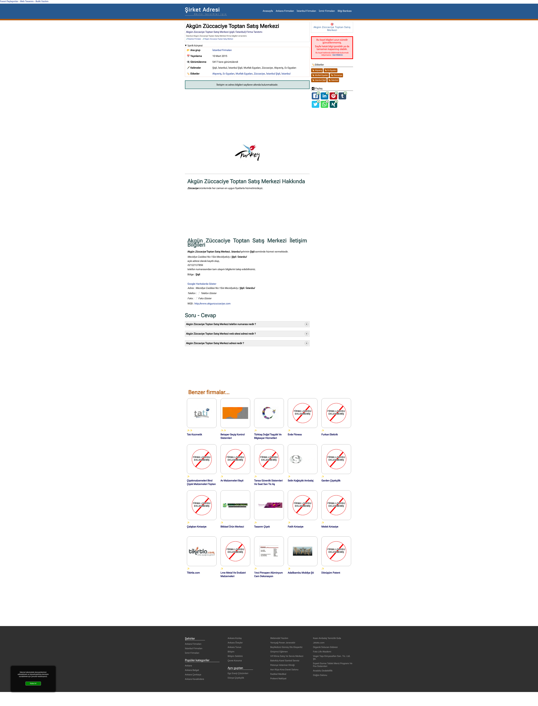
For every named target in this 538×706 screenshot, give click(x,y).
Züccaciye (259, 73)
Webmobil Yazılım (279, 638)
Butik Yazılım (42, 1)
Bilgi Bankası (345, 11)
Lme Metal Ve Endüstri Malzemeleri (233, 574)
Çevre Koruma (235, 660)
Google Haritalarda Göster (201, 283)
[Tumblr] (342, 98)
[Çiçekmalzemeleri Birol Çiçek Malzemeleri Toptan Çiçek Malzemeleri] (202, 459)
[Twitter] (315, 106)
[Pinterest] (333, 98)
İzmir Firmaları (327, 11)
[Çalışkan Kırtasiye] (202, 505)
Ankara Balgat (192, 670)
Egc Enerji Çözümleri (238, 673)
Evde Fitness (295, 434)
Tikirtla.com (193, 572)
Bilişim (231, 651)
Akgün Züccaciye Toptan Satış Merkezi (219, 39)
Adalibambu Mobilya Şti (301, 572)
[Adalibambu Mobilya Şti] (302, 551)
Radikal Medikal (278, 674)
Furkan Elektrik (329, 434)
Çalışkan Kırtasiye (197, 526)
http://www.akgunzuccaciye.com (212, 303)
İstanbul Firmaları (306, 11)
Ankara (188, 665)
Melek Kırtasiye (329, 526)
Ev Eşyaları (228, 73)
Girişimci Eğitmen (279, 651)
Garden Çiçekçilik (330, 480)
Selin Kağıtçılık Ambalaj (300, 480)
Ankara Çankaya (193, 674)
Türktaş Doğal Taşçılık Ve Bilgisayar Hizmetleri (268, 436)
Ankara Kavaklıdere (194, 679)
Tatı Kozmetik (194, 434)
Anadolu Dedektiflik (322, 670)
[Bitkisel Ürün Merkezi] (235, 505)
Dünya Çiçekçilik (236, 677)
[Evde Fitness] (302, 413)
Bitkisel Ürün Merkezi (232, 526)
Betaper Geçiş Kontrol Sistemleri (233, 436)
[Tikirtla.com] (202, 551)
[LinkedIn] (324, 98)
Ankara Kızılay (235, 638)
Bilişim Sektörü (235, 656)
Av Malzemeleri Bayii (232, 480)
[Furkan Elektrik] (336, 413)
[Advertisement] (247, 112)
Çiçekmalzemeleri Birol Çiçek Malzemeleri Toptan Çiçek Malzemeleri (201, 484)
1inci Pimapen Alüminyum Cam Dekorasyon (268, 574)
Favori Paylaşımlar (9, 1)
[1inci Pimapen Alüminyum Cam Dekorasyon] (269, 551)
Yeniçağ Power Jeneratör (282, 642)
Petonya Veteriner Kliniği (282, 665)
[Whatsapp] (324, 106)
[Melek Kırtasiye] (336, 505)
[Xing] (333, 106)
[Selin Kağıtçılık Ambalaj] (302, 459)
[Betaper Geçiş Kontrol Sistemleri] (235, 413)
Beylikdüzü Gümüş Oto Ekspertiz (286, 647)
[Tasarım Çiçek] (269, 505)
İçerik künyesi (195, 45)
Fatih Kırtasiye (295, 526)
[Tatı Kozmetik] (202, 413)
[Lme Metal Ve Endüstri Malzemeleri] (235, 551)
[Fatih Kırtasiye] (302, 505)
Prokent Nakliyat (278, 678)
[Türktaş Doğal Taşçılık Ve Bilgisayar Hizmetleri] (269, 413)
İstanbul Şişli (273, 73)
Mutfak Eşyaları (244, 73)
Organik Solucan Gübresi (325, 647)
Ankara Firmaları (285, 11)
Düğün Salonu (320, 675)
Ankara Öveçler (235, 642)
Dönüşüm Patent (330, 572)
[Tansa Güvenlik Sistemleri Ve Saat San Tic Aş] (269, 459)
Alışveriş (217, 73)
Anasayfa (268, 11)
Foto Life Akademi (322, 651)
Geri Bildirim (337, 55)
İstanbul (285, 73)
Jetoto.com (318, 642)
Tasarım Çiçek (262, 526)
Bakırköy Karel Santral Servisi (284, 660)
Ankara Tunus (234, 647)
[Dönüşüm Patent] (336, 551)
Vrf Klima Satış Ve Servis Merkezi (286, 656)
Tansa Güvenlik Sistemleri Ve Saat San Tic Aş (268, 482)
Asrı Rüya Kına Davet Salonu (284, 669)
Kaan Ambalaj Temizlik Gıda (327, 638)
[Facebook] (315, 98)
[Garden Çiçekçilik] (336, 459)
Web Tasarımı (27, 1)
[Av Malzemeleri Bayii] (235, 459)
